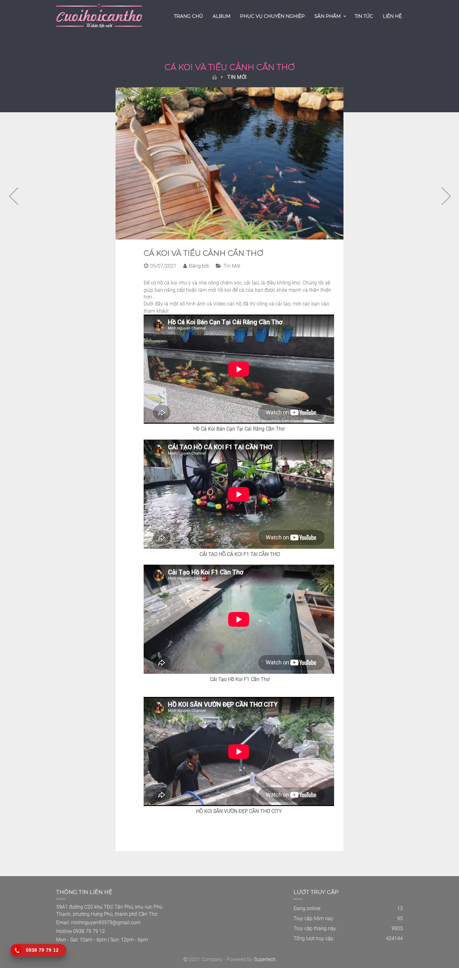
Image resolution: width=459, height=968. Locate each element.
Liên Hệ (392, 16)
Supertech (265, 959)
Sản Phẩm (327, 16)
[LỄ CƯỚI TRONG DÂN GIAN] (12, 194)
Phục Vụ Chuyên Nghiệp (272, 16)
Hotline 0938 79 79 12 (80, 931)
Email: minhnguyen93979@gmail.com (98, 922)
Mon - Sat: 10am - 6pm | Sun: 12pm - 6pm (102, 940)
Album (221, 16)
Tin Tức (364, 16)
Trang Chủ (188, 16)
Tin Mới (237, 77)
